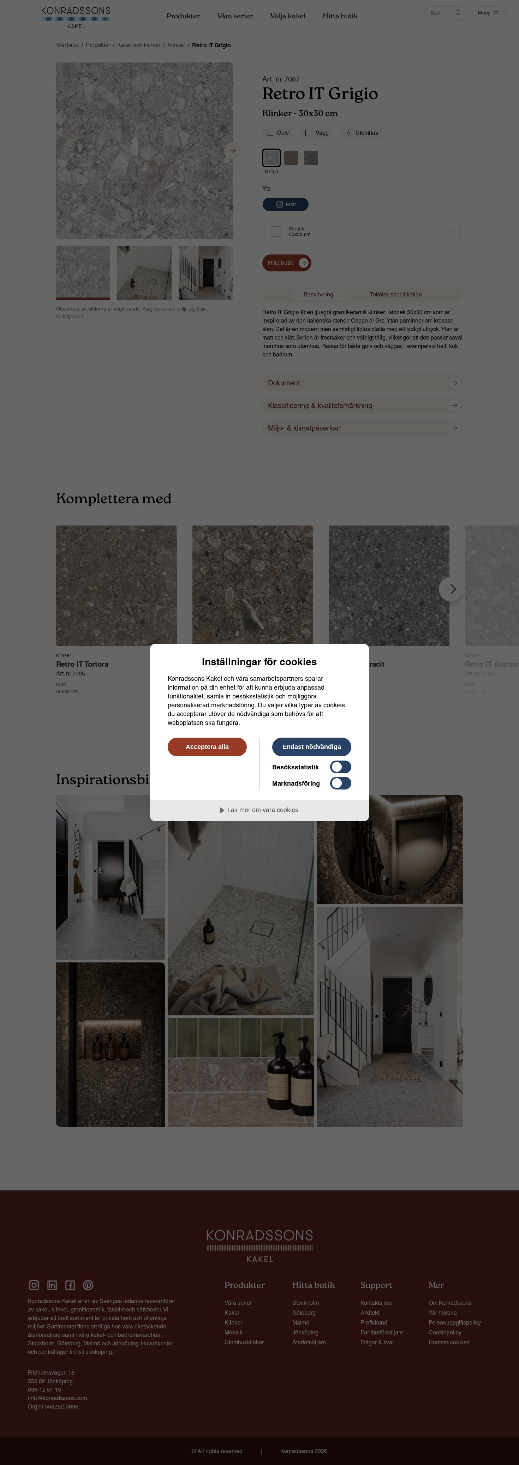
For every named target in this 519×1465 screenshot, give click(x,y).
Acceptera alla (207, 746)
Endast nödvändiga (311, 746)
